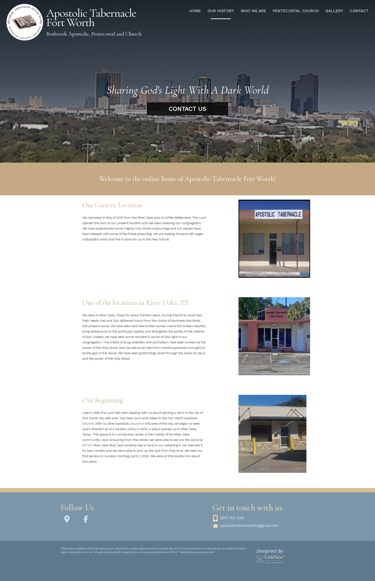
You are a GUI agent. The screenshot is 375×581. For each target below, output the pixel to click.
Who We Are (253, 10)
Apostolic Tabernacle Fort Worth (91, 17)
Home (195, 10)
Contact (359, 10)
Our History (220, 10)
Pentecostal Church (296, 10)
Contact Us (187, 108)
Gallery (334, 10)
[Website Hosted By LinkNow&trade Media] (270, 559)
